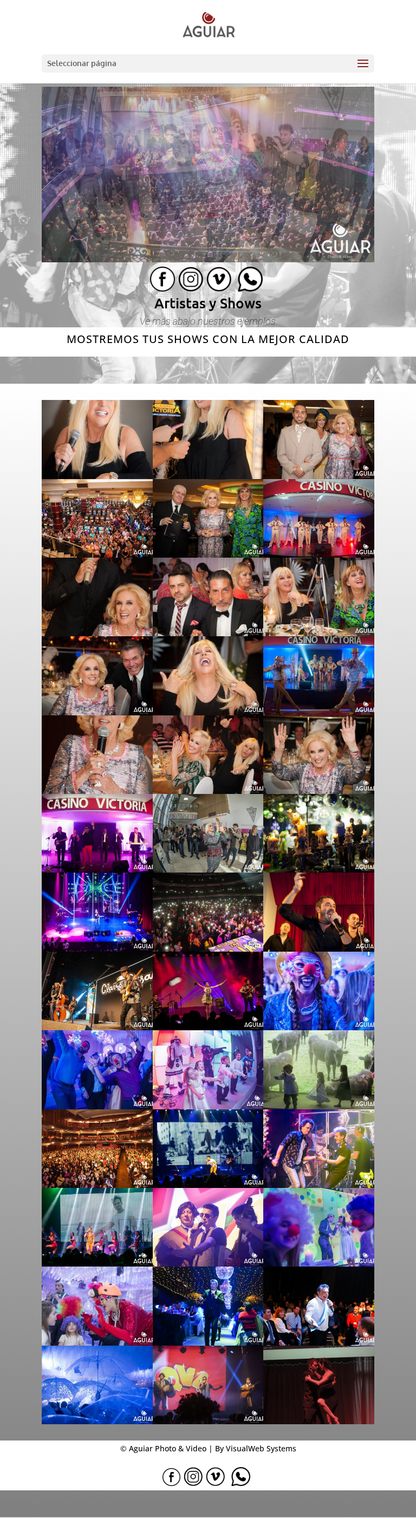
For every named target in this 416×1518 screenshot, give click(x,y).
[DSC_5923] (97, 1343)
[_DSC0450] (97, 555)
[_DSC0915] (318, 791)
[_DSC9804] (208, 1107)
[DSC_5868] (318, 1264)
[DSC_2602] (208, 1264)
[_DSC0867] (208, 791)
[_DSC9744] (97, 1107)
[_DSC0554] (318, 555)
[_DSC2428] (318, 870)
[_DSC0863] (97, 791)
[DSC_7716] (208, 1343)
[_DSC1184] (208, 870)
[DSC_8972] (208, 1422)
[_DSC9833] (318, 1107)
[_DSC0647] (208, 634)
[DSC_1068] (318, 1185)
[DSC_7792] (318, 1343)
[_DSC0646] (97, 634)
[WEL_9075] (318, 1422)
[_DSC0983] (97, 870)
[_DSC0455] (208, 555)
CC (168, 279)
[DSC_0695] (97, 1185)
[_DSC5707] (97, 949)
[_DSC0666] (97, 713)
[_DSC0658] (318, 634)
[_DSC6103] (318, 949)
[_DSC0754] (208, 713)
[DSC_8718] (97, 1422)
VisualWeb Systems (261, 1448)
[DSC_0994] (208, 1185)
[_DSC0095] (97, 477)
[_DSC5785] (208, 949)
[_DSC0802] (318, 713)
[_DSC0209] (208, 477)
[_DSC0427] (318, 477)
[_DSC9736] (318, 1028)
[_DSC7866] (208, 1028)
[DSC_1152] (97, 1264)
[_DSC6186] (97, 1028)
